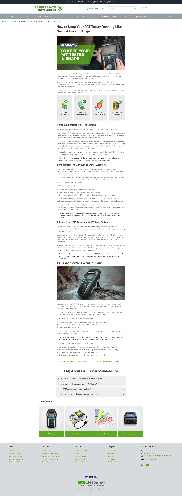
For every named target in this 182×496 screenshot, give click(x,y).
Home (4, 21)
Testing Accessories (129, 434)
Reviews (110, 456)
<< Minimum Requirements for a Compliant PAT (73, 361)
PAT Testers (51, 434)
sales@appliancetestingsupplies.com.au (157, 456)
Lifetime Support (80, 456)
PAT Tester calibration (66, 186)
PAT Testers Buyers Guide (51, 456)
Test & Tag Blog (12, 21)
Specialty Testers (77, 434)
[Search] (135, 9)
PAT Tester (76, 74)
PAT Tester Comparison (50, 459)
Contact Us (112, 451)
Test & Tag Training (114, 462)
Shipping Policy (80, 459)
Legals (91, 491)
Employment (112, 459)
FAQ (76, 454)
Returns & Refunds (81, 462)
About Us (111, 454)
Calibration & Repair (16, 462)
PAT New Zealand (151, 459)
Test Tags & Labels (103, 434)
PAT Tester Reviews (48, 451)
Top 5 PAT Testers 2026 (50, 454)
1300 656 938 (96, 8)
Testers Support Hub (82, 451)
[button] (15, 16)
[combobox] (122, 9)
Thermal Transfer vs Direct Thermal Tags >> (110, 361)
